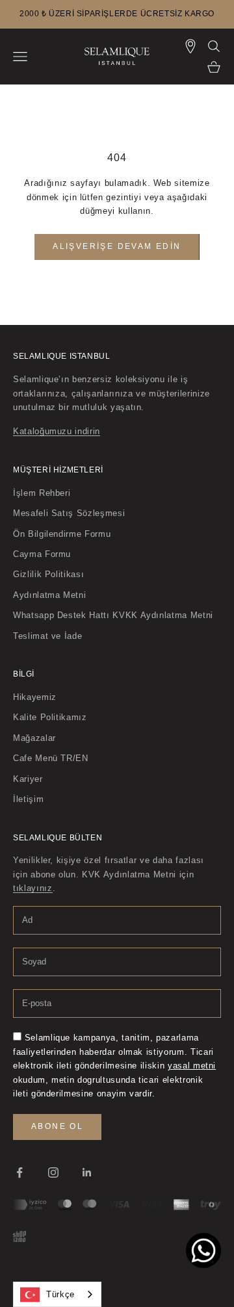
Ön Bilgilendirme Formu (61, 534)
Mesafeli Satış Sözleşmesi (69, 513)
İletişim (28, 799)
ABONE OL (57, 1126)
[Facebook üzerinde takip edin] (19, 1172)
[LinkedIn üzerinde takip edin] (87, 1172)
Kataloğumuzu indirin (56, 431)
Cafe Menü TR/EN (50, 758)
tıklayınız (33, 888)
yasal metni (192, 1065)
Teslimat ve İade (47, 636)
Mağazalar (34, 738)
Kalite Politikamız (50, 717)
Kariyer (28, 779)
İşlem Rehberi (41, 493)
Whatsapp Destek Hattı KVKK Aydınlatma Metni (113, 615)
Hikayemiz (35, 697)
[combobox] (57, 1294)
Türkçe (60, 1294)
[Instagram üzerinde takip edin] (53, 1172)
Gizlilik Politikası (48, 574)
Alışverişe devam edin (117, 246)
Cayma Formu (42, 554)
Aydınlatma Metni (49, 595)
